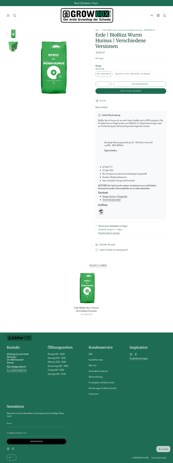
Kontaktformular (96, 359)
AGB (90, 354)
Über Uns (93, 365)
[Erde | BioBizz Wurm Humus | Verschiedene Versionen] (86, 288)
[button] (14, 15)
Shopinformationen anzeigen (109, 233)
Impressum (94, 393)
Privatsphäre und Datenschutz (101, 382)
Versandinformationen (98, 371)
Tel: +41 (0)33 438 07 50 (16, 370)
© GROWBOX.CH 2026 (140, 457)
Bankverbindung (96, 376)
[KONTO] (158, 15)
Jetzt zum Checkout (131, 91)
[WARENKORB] (164, 15)
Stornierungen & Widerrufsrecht (103, 388)
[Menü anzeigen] (8, 15)
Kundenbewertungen (139, 358)
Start (97, 30)
